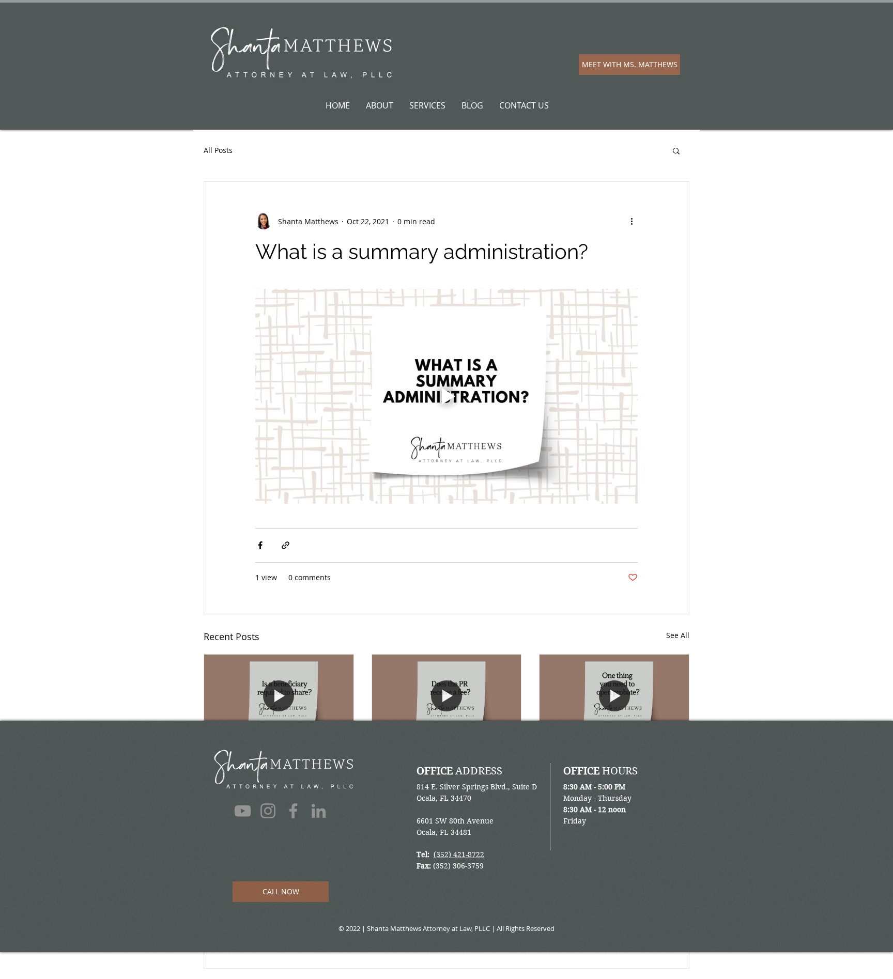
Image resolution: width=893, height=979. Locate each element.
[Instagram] (268, 811)
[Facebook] (293, 811)
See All (677, 635)
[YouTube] (243, 811)
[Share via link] (285, 545)
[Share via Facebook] (260, 545)
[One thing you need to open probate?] (614, 696)
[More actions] (631, 221)
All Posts (218, 150)
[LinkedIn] (319, 811)
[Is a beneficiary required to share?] (278, 696)
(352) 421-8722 (459, 854)
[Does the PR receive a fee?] (446, 696)
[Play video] (446, 396)
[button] (676, 150)
